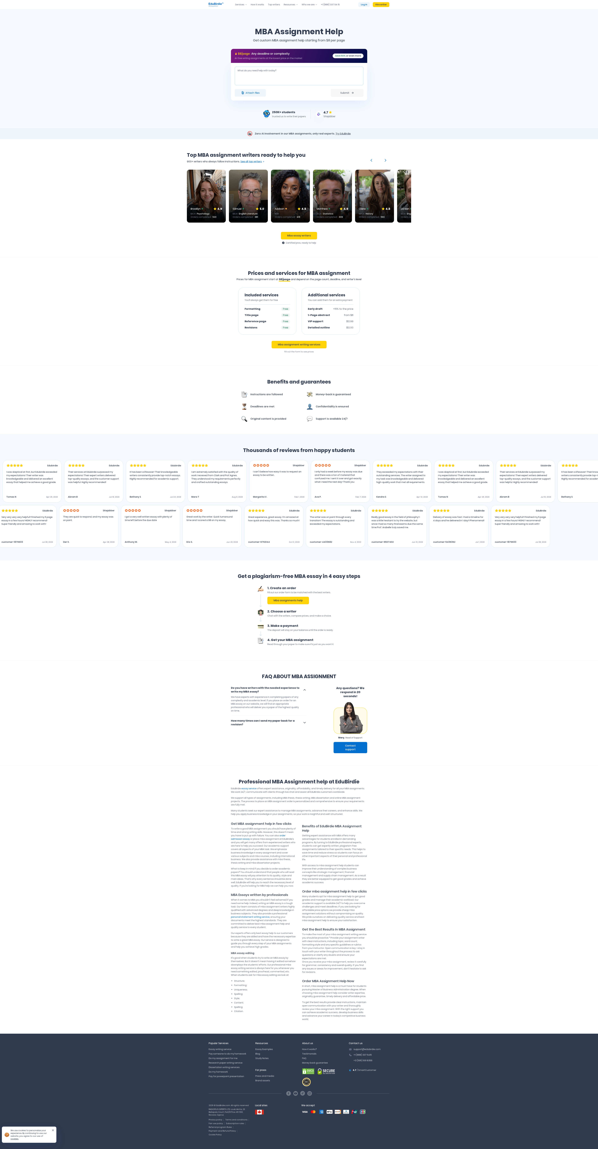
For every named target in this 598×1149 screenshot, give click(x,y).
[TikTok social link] (302, 1093)
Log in (364, 4)
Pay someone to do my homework (227, 1053)
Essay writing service (220, 1049)
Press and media (264, 1076)
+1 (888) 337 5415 (363, 1054)
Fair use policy (216, 1123)
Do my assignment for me (223, 1058)
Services (239, 4)
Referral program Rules (220, 1127)
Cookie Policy (215, 1134)
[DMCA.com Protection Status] (308, 1071)
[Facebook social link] (288, 1093)
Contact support (350, 747)
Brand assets (262, 1080)
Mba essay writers (299, 235)
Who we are (308, 4)
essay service (248, 788)
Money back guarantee (315, 1062)
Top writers (274, 4)
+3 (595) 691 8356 (363, 1060)
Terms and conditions (236, 1119)
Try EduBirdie (343, 133)
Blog (257, 1053)
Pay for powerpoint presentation (226, 1076)
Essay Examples (264, 1049)
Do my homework (218, 1071)
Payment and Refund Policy (222, 1131)
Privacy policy (215, 1119)
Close (52, 1131)
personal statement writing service (250, 916)
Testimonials (309, 1053)
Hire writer (381, 4)
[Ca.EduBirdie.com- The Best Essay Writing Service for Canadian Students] (259, 1112)
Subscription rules (235, 1123)
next (385, 160)
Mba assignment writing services (299, 344)
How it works (257, 4)
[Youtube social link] (295, 1093)
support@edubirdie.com (367, 1049)
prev (371, 160)
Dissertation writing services (224, 1067)
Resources (289, 4)
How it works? (309, 1049)
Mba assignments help (288, 600)
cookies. (15, 1138)
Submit (344, 93)
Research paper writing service (225, 1062)
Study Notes (262, 1058)
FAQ (304, 1058)
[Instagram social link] (309, 1093)
